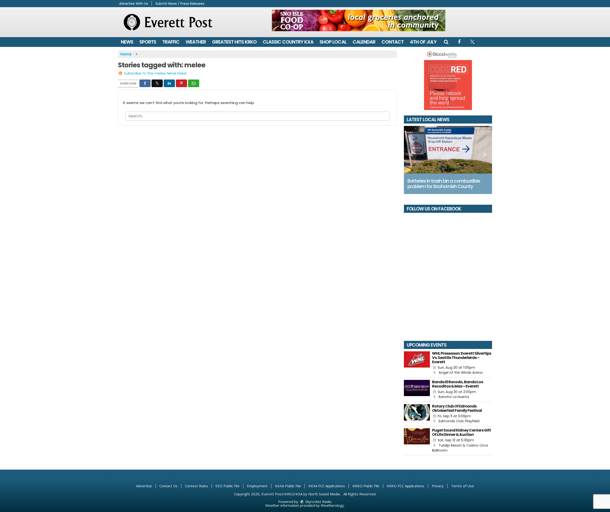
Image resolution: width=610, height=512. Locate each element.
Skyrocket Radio (317, 501)
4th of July (423, 42)
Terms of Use (462, 485)
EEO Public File (227, 485)
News (127, 42)
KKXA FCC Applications (326, 485)
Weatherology (332, 505)
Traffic (170, 42)
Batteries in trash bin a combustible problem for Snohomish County (443, 184)
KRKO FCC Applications (405, 485)
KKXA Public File (288, 485)
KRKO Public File (365, 485)
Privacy (438, 485)
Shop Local (333, 42)
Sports (147, 42)
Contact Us (168, 485)
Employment (257, 485)
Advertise (144, 485)
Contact (392, 42)
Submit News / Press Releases (179, 3)
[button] (446, 42)
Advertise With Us (133, 3)
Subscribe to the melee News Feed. (155, 73)
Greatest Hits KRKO (234, 42)
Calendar (364, 42)
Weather (196, 42)
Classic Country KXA (288, 42)
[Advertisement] (358, 20)
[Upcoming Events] (417, 363)
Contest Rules (196, 485)
